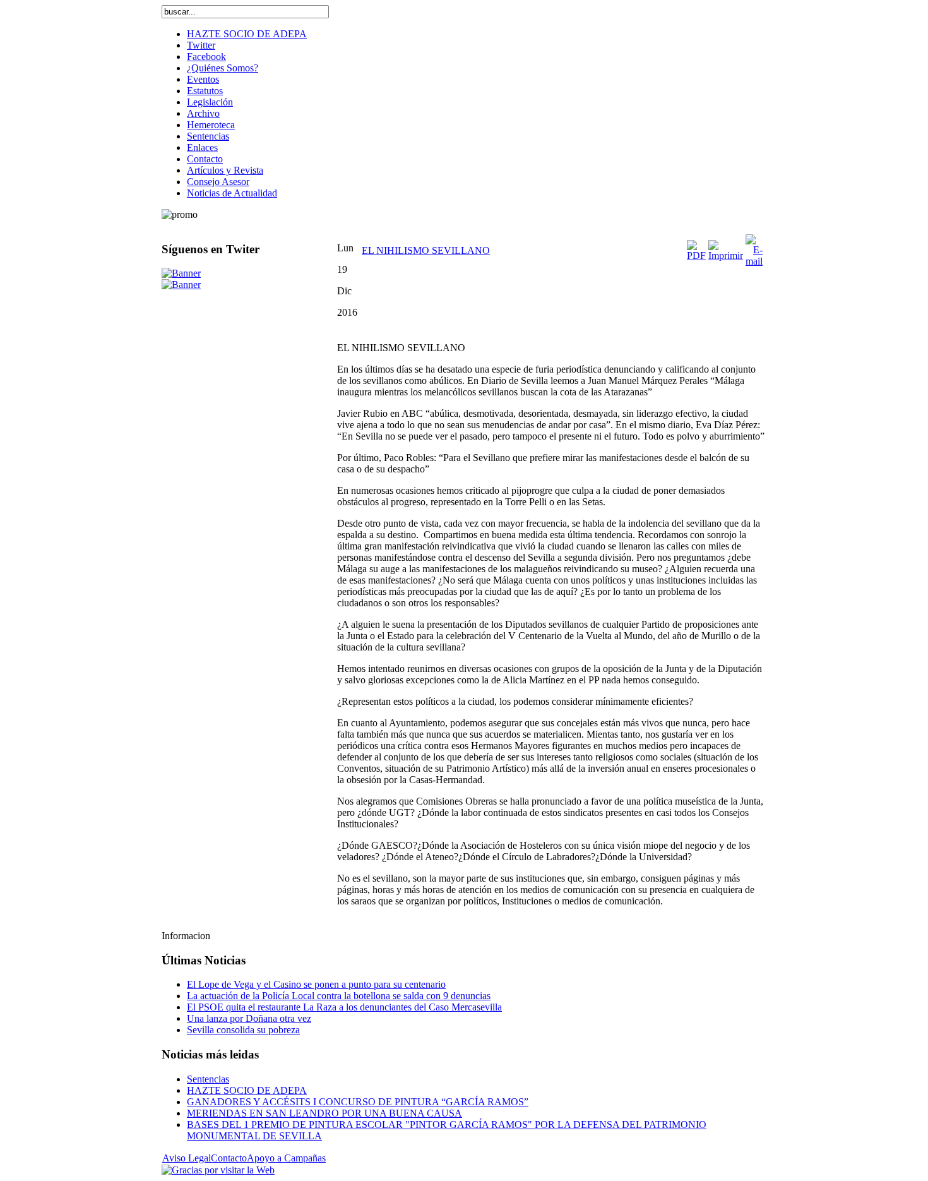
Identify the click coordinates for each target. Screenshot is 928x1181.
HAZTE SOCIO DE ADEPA (247, 1090)
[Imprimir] (725, 255)
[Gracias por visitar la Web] (218, 1170)
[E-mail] (754, 261)
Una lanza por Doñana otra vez (249, 1018)
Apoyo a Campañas (286, 1158)
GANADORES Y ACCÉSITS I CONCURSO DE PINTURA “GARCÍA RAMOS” (357, 1101)
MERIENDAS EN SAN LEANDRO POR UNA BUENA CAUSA (324, 1113)
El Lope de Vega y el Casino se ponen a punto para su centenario (316, 984)
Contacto (229, 1158)
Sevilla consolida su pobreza (243, 1029)
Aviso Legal (186, 1158)
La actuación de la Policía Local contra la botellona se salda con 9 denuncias (339, 995)
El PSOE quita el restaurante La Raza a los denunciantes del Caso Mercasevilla (344, 1007)
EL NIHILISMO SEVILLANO (426, 250)
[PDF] (696, 255)
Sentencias (208, 1079)
